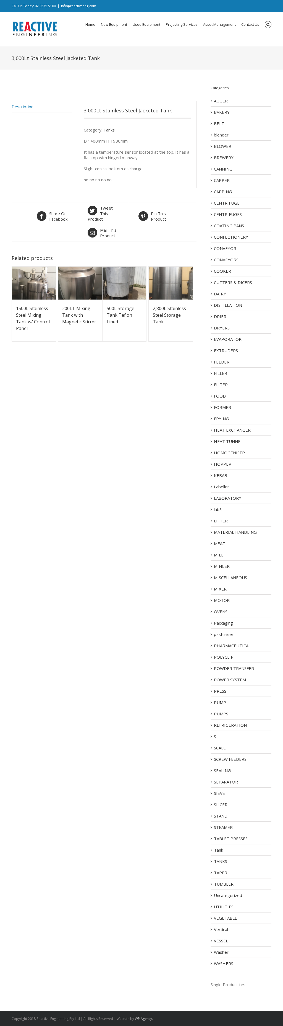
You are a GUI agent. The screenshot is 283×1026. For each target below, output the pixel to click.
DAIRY (220, 294)
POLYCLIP (224, 657)
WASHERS (223, 963)
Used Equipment (146, 24)
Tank (218, 850)
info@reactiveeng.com (78, 6)
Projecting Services (182, 24)
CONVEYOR (225, 248)
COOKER (222, 271)
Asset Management (219, 24)
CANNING (223, 169)
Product (100, 213)
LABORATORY (227, 498)
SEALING (222, 770)
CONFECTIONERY (231, 237)
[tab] (42, 106)
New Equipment (114, 24)
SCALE (220, 748)
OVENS (220, 611)
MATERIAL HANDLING (235, 532)
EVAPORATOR (228, 339)
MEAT (219, 543)
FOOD (220, 396)
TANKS (220, 861)
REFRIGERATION (230, 725)
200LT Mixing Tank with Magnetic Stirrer (79, 315)
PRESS (220, 691)
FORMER (222, 407)
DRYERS (222, 328)
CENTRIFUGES (228, 214)
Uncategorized (228, 895)
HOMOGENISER (229, 452)
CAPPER (222, 180)
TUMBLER (224, 884)
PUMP (220, 702)
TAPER (220, 872)
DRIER (220, 316)
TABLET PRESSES (231, 838)
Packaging (223, 623)
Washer (221, 952)
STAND (220, 816)
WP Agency (143, 1018)
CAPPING (223, 191)
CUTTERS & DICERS (233, 282)
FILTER (221, 384)
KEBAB (220, 475)
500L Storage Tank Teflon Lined (120, 315)
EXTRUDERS (226, 350)
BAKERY (222, 112)
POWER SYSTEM (230, 679)
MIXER (220, 589)
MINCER (222, 566)
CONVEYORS (226, 259)
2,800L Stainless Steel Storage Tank (169, 315)
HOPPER (222, 464)
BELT (219, 123)
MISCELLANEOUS (230, 577)
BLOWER (222, 146)
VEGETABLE (225, 918)
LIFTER (221, 521)
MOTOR (222, 600)
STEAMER (223, 827)
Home (90, 24)
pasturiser (224, 634)
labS (218, 509)
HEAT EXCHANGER (232, 430)
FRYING (221, 418)
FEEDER (221, 362)
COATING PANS (229, 225)
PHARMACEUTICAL (232, 645)
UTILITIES (224, 906)
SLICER (220, 804)
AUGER (221, 101)
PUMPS (221, 713)
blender (221, 135)
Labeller (221, 486)
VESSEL (221, 940)
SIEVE (219, 793)
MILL (218, 555)
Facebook (58, 216)
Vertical (221, 929)
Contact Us (250, 24)
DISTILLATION (228, 305)
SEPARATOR (226, 782)
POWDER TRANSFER (234, 668)
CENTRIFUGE (227, 203)
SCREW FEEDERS (230, 759)
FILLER (220, 373)
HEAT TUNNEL (228, 441)
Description (22, 106)
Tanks (109, 130)
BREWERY (224, 157)
